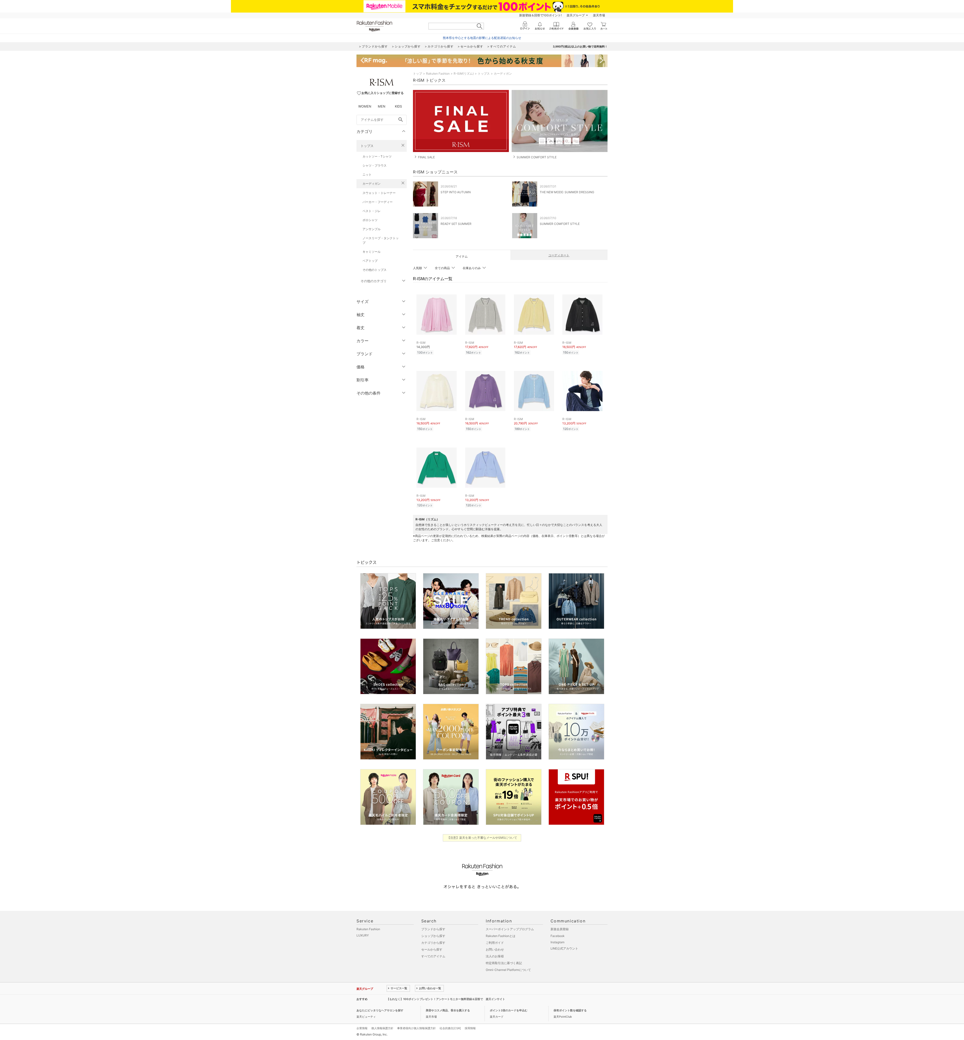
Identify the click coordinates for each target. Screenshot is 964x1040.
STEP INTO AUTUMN (456, 192)
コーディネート (558, 255)
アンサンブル (372, 229)
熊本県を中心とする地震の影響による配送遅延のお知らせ (482, 38)
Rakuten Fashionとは (500, 936)
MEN (381, 106)
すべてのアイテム (433, 956)
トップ (417, 73)
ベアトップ (370, 261)
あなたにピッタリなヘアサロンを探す (379, 1010)
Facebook (558, 936)
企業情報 (362, 1028)
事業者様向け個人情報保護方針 (416, 1028)
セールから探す (431, 949)
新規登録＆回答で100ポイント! (540, 15)
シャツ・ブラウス (375, 165)
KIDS (398, 106)
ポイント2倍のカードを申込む (508, 1010)
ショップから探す (433, 936)
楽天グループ (576, 15)
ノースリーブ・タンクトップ (381, 240)
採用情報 (470, 1028)
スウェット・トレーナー (379, 193)
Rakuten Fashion (438, 73)
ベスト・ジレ (372, 211)
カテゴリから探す (433, 943)
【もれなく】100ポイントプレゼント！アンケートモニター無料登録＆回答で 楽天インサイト (446, 999)
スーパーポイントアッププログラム (510, 929)
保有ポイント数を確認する (570, 1010)
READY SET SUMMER (456, 224)
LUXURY (362, 935)
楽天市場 (599, 15)
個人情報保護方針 (382, 1028)
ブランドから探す (433, 929)
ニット (367, 174)
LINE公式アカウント (564, 948)
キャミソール (372, 252)
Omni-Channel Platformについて (508, 970)
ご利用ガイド (495, 943)
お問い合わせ (495, 949)
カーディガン (372, 183)
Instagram (557, 942)
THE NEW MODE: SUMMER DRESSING (567, 192)
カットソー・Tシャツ (377, 156)
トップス (367, 146)
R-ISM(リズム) (464, 73)
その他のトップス (375, 270)
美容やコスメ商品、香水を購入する (448, 1010)
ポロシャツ (370, 220)
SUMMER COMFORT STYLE (560, 224)
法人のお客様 (495, 956)
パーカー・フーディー (378, 202)
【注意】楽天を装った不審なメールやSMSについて (482, 837)
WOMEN (364, 106)
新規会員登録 (560, 929)
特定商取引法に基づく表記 (504, 963)
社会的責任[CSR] (450, 1028)
